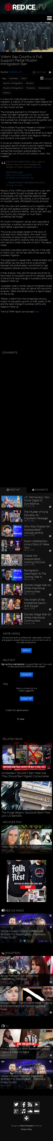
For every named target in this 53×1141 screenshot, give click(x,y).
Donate (26, 674)
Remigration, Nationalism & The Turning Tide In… (35, 573)
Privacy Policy (26, 1129)
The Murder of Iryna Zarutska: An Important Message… (36, 515)
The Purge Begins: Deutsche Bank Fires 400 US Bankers (26, 814)
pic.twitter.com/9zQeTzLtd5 (19, 177)
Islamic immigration (13, 83)
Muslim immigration (13, 88)
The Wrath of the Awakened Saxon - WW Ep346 (35, 603)
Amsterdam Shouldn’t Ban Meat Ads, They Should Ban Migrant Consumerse (25, 774)
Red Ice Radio (14, 910)
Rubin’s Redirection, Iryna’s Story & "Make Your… (36, 544)
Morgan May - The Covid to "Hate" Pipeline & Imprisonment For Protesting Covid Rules (26, 1006)
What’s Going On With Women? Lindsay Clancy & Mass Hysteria (25, 1050)
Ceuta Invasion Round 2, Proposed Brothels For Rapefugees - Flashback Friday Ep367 (23, 934)
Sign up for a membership (12, 664)
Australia (13, 78)
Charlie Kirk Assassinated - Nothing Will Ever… (35, 559)
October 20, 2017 (14, 185)
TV (7, 1026)
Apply (26, 650)
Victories (48, 79)
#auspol (37, 167)
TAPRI (49, 127)
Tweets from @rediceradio (17, 710)
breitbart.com (15, 72)
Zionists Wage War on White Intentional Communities (37, 588)
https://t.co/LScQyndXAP (19, 175)
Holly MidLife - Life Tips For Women (23, 846)
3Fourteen (12, 953)
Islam (23, 78)
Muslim (30, 83)
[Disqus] (26, 386)
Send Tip (26, 698)
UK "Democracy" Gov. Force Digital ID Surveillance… (37, 500)
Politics (6, 93)
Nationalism (44, 88)
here (37, 311)
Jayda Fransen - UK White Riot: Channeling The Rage (19, 977)
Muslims (30, 88)
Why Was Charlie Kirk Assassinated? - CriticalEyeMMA (37, 529)
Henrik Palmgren (26, 1126)
